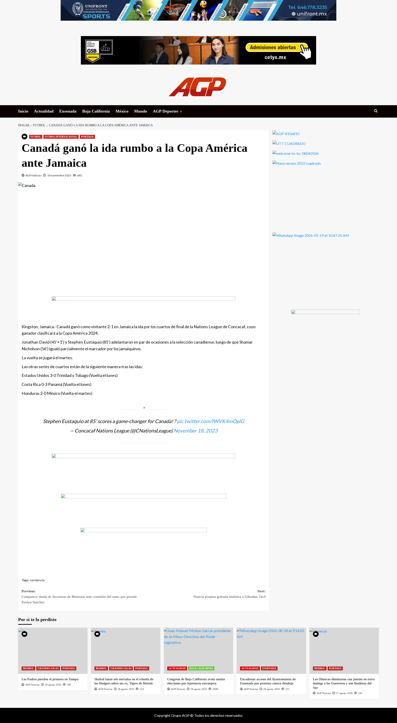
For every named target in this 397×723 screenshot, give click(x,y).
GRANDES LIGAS (48, 668)
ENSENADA (269, 668)
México (122, 111)
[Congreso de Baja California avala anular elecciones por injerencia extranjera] (198, 651)
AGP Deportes (165, 111)
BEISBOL (28, 668)
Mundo (140, 111)
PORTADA (87, 136)
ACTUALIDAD (177, 668)
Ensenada (68, 111)
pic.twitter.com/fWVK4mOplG (210, 421)
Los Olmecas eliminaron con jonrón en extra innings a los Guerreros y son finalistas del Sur (344, 683)
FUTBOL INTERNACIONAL (61, 136)
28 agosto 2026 (53, 684)
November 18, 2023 (196, 431)
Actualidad (44, 111)
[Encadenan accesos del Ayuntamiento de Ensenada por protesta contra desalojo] (271, 651)
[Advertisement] (144, 237)
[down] (181, 112)
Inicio (23, 111)
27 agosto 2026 (344, 693)
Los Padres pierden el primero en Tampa (50, 679)
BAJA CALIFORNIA (201, 668)
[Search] (376, 111)
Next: (229, 594)
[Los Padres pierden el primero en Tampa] (53, 651)
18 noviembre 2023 (59, 175)
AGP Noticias (34, 175)
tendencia (37, 580)
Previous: (79, 596)
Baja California (96, 111)
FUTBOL (36, 136)
